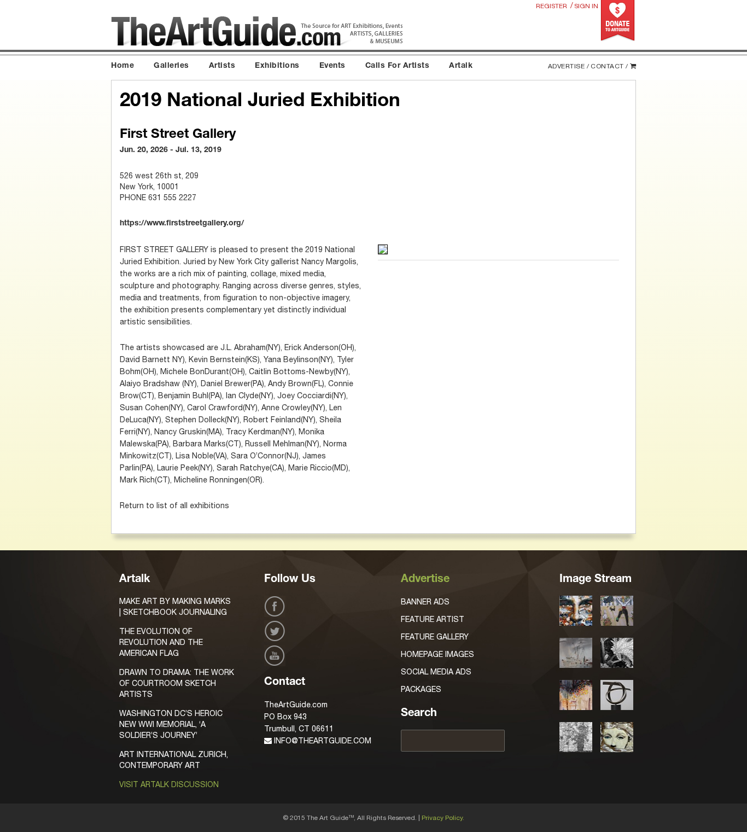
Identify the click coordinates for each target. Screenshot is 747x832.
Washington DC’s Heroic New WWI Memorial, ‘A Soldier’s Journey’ (171, 724)
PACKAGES (421, 689)
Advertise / (569, 66)
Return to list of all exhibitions (174, 505)
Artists (222, 66)
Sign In (586, 6)
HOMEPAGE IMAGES (437, 654)
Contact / (609, 66)
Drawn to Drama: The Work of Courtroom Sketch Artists (176, 683)
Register (551, 6)
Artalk (460, 66)
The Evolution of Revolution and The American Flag (161, 642)
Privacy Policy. (443, 818)
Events (332, 66)
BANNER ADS (425, 601)
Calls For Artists (397, 66)
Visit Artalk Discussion (169, 784)
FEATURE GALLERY (435, 636)
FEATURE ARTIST (432, 619)
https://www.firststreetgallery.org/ (182, 224)
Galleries (171, 66)
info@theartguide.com (321, 740)
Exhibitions (277, 66)
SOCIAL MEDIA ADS (436, 671)
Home (122, 66)
